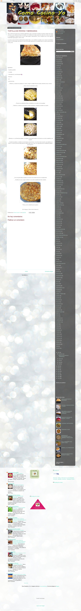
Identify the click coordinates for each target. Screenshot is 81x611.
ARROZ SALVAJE (59, 81)
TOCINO (58, 332)
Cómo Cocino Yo (61, 31)
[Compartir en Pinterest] (34, 212)
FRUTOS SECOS (59, 174)
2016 (59, 371)
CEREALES (58, 130)
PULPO (57, 291)
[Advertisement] (30, 260)
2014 (59, 374)
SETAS (57, 315)
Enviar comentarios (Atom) (33, 275)
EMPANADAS (59, 158)
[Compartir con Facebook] (33, 212)
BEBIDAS (58, 93)
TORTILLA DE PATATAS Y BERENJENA (63, 356)
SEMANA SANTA (59, 311)
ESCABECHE (58, 164)
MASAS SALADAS (59, 229)
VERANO (58, 342)
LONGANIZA (58, 219)
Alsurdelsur (10, 573)
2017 (59, 369)
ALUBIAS (58, 73)
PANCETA (58, 261)
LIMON (57, 217)
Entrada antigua (49, 271)
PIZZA (57, 281)
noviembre (61, 353)
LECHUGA (58, 211)
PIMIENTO (58, 277)
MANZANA (58, 221)
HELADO (58, 190)
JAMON (57, 200)
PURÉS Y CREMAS (60, 293)
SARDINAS (58, 309)
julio (59, 360)
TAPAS (57, 326)
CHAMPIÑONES (59, 134)
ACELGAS (58, 59)
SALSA (57, 307)
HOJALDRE (58, 196)
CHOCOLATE (59, 138)
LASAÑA (58, 207)
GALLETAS (58, 176)
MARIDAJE (58, 223)
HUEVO (57, 198)
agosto (60, 358)
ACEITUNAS (58, 57)
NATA (57, 251)
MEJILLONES (59, 233)
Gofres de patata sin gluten (18, 530)
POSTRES (58, 285)
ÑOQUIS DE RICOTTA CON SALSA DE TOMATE (67, 454)
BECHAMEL (58, 96)
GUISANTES (58, 184)
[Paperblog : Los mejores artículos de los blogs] (56, 474)
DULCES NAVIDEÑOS (60, 156)
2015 (59, 373)
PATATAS (58, 267)
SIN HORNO (58, 318)
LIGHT (57, 215)
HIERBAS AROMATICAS (61, 192)
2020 (59, 366)
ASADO (57, 83)
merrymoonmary (43, 586)
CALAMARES (59, 120)
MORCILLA (58, 243)
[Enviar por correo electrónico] (29, 212)
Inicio (26, 271)
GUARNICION (59, 182)
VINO (57, 346)
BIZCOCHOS (58, 100)
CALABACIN (58, 116)
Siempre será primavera (13, 506)
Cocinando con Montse (13, 563)
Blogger (57, 586)
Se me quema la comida (13, 472)
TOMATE (58, 334)
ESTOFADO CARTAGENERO (67, 423)
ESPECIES (58, 166)
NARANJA (58, 249)
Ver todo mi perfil (59, 33)
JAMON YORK (59, 202)
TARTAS (57, 328)
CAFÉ (57, 114)
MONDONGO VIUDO (65, 429)
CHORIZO (58, 140)
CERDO (57, 128)
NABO (57, 247)
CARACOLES (59, 124)
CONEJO (58, 148)
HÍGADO (58, 194)
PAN (57, 259)
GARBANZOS (59, 180)
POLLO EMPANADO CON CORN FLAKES (66, 442)
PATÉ (57, 269)
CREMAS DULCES (60, 152)
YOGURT (58, 348)
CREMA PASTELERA (60, 150)
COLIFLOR (58, 146)
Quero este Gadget (40, 605)
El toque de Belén (12, 539)
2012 (59, 378)
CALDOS (58, 122)
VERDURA (58, 344)
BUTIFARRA (58, 110)
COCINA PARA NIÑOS (60, 144)
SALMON (58, 305)
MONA (57, 241)
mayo (60, 362)
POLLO (57, 283)
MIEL (57, 239)
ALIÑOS (57, 65)
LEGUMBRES (59, 213)
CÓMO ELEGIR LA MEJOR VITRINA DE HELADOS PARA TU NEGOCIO (19, 520)
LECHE (57, 209)
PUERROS (58, 289)
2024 (59, 352)
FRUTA (57, 172)
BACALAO (58, 89)
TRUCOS (58, 340)
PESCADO (58, 273)
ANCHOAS (58, 75)
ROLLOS (58, 301)
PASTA (57, 265)
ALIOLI (57, 67)
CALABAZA (58, 118)
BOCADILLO (58, 102)
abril (60, 363)
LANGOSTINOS (59, 204)
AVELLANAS (58, 87)
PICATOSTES (59, 275)
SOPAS (57, 324)
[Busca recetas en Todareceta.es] (34, 496)
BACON (57, 92)
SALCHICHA (58, 303)
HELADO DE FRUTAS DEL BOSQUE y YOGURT (66, 418)
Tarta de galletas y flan (17, 564)
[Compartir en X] (31, 212)
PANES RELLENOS (60, 263)
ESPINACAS (58, 168)
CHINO (57, 136)
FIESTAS (58, 170)
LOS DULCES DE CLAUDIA (14, 529)
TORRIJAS (58, 336)
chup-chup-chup (11, 551)
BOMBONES (58, 106)
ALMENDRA (58, 71)
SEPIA (57, 313)
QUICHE (58, 297)
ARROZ (57, 79)
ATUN (57, 85)
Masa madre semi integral (18, 484)
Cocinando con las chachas (14, 495)
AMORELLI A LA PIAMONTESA (67, 447)
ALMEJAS (58, 69)
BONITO (58, 108)
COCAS (57, 142)
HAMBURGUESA (59, 188)
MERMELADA (59, 237)
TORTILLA (58, 338)
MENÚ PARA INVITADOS (61, 235)
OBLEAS (58, 257)
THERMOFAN (11, 483)
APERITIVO (58, 77)
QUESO (57, 295)
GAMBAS (58, 178)
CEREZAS (58, 132)
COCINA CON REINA (12, 517)
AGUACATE (58, 61)
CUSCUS (58, 154)
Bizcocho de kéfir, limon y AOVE (19, 574)
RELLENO (58, 299)
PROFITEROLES (59, 287)
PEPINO (57, 271)
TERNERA (58, 330)
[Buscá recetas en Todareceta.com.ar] (58, 482)
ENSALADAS (58, 162)
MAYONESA (58, 231)
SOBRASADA (59, 320)
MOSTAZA (58, 245)
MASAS (57, 227)
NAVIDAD (58, 253)
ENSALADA (58, 160)
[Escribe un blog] (30, 212)
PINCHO (58, 279)
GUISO (57, 186)
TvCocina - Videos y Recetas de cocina (61, 477)
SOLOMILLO (58, 322)
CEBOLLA (58, 126)
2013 (59, 376)
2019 (59, 367)
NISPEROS (58, 255)
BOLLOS (58, 104)
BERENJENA (58, 98)
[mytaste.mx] (56, 470)
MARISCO (58, 225)
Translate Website (59, 39)
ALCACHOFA (58, 63)
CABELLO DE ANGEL (60, 112)
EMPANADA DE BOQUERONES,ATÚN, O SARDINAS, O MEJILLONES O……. (67, 437)
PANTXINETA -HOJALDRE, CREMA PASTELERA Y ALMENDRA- (66, 412)
